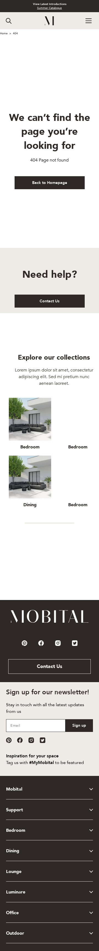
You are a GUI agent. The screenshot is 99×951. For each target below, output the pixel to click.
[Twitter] (42, 740)
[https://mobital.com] (50, 622)
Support (14, 810)
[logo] (49, 21)
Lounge (13, 872)
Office (12, 913)
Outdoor (15, 933)
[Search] (9, 21)
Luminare (15, 892)
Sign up (79, 725)
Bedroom (15, 830)
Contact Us (49, 301)
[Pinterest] (9, 740)
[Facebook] (20, 740)
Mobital (14, 789)
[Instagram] (31, 740)
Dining (12, 851)
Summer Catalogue (49, 8)
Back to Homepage (49, 182)
